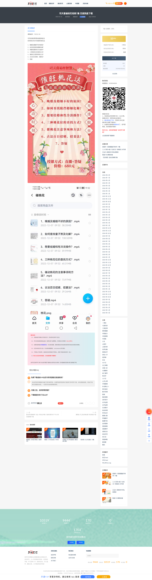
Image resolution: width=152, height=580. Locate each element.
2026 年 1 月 (106, 193)
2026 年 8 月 (106, 175)
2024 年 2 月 (106, 254)
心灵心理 (105, 381)
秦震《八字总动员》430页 (51, 439)
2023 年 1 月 (106, 289)
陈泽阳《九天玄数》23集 (87, 439)
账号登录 (88, 577)
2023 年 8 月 (106, 270)
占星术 (104, 344)
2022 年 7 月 (106, 305)
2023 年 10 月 (106, 265)
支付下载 (114, 58)
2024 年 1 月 (106, 257)
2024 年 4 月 (106, 249)
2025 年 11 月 (106, 199)
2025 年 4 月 (106, 217)
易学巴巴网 (77, 573)
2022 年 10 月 (106, 297)
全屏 (149, 431)
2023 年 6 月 (106, 275)
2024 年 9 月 (106, 236)
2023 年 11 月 (106, 262)
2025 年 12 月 (106, 196)
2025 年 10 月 (106, 201)
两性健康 (105, 331)
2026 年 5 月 (106, 183)
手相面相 (105, 384)
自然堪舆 (105, 423)
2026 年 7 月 (106, 177)
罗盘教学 (105, 418)
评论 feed (105, 460)
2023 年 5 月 (106, 278)
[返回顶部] (149, 441)
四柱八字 (105, 354)
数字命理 (105, 392)
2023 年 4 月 (106, 281)
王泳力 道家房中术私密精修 (110, 152)
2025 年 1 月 (106, 225)
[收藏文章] (86, 403)
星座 (103, 394)
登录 (103, 455)
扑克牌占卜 (105, 386)
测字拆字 (105, 399)
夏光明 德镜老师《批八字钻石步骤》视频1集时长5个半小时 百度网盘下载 (42, 415)
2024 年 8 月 (106, 238)
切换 (149, 436)
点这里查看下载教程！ (108, 135)
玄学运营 (105, 402)
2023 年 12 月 (106, 260)
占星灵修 (105, 347)
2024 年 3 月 (106, 252)
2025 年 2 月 (106, 222)
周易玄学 (105, 352)
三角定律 (105, 328)
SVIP (149, 412)
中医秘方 (105, 333)
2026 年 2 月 (106, 191)
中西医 (104, 339)
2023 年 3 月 (106, 283)
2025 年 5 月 (106, 215)
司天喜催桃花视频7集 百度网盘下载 (68, 362)
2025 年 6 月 (106, 212)
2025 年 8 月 (106, 207)
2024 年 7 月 (106, 241)
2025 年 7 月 (106, 209)
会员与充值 (72, 557)
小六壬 (104, 378)
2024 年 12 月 (106, 228)
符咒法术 (105, 413)
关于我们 (53, 560)
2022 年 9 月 (106, 299)
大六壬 (104, 362)
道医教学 (105, 429)
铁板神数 (105, 439)
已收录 (83, 16)
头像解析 (105, 370)
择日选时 (105, 389)
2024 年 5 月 (106, 246)
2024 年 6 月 (106, 244)
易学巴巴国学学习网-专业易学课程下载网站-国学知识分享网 (45, 362)
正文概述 (31, 28)
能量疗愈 (105, 421)
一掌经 (104, 323)
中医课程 (105, 336)
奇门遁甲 (105, 373)
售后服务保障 (72, 555)
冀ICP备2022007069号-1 (87, 573)
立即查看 (71, 542)
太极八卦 (105, 368)
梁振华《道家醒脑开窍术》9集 (111, 147)
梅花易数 (105, 397)
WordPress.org (106, 463)
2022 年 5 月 (106, 310)
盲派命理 (105, 410)
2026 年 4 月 (106, 185)
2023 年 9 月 (106, 268)
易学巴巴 (34, 403)
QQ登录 (104, 577)
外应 (103, 360)
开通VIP (45, 577)
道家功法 (105, 431)
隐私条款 (53, 557)
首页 (45, 3)
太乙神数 (105, 365)
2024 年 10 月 (106, 233)
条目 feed (105, 457)
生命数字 (105, 407)
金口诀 (104, 437)
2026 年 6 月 (106, 180)
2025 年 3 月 (106, 220)
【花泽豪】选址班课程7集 (110, 157)
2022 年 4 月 (106, 313)
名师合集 (105, 349)
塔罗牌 (104, 357)
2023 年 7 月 (106, 273)
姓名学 (104, 376)
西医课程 (105, 426)
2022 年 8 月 (106, 302)
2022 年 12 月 (106, 291)
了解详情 (80, 542)
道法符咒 (105, 434)
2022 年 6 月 (106, 307)
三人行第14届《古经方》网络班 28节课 (114, 149)
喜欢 (60, 403)
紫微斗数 (105, 415)
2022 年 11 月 (106, 294)
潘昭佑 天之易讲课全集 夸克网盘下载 (86, 414)
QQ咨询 (114, 73)
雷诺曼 (104, 442)
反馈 (149, 425)
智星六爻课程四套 (107, 155)
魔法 (103, 444)
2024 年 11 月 (106, 230)
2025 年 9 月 (106, 204)
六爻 (103, 341)
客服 (149, 419)
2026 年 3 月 (106, 188)
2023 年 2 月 (106, 286)
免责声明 (53, 555)
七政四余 (105, 325)
